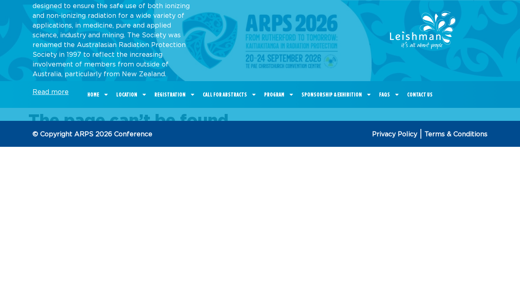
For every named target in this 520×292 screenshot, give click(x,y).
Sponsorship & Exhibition (331, 94)
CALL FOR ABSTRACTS (225, 94)
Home (93, 94)
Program (274, 94)
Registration (170, 94)
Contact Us (420, 94)
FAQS (384, 94)
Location (126, 94)
